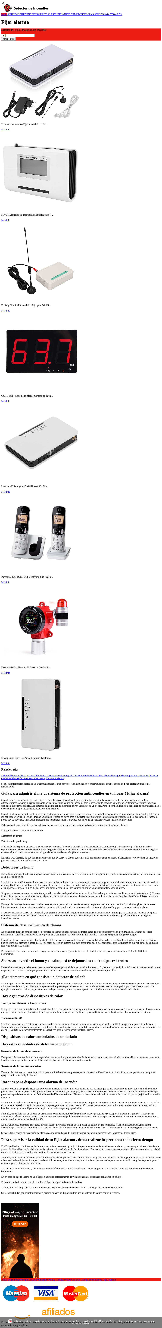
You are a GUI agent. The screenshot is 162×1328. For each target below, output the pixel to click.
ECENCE (28, 14)
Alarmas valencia (17, 775)
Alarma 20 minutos (36, 775)
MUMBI (78, 14)
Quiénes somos (63, 1279)
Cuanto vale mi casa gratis (60, 775)
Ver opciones (8, 39)
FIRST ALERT (48, 14)
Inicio (4, 14)
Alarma (15, 778)
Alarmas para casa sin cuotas (134, 775)
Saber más (18, 1321)
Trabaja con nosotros (91, 1279)
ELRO (36, 14)
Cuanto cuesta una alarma (32, 778)
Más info (5, 129)
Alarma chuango (111, 775)
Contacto (75, 1279)
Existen (5, 775)
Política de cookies (45, 1279)
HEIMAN (61, 14)
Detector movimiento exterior (88, 775)
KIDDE (70, 14)
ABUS (10, 14)
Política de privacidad (25, 1279)
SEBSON (99, 14)
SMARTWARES (113, 14)
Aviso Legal (7, 1279)
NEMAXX (88, 14)
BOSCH (18, 14)
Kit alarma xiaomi (55, 778)
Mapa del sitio (109, 1279)
